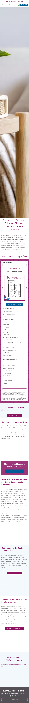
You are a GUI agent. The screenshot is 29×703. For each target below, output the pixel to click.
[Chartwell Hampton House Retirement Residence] (14, 1)
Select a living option (7, 262)
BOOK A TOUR (24, 4)
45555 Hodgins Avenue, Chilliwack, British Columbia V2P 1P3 (13, 694)
